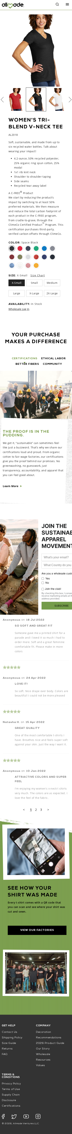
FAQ (5, 1054)
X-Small (16, 283)
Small (34, 283)
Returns (7, 1048)
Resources (43, 1060)
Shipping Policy (12, 1037)
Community (52, 364)
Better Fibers (27, 364)
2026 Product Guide (50, 1043)
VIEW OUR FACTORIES (37, 930)
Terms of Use (11, 1089)
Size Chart (37, 275)
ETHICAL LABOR (53, 358)
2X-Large (52, 293)
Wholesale (43, 1054)
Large (16, 293)
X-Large (34, 293)
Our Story (43, 1048)
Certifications (24, 358)
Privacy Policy (11, 1083)
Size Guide (9, 1043)
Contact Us (9, 1032)
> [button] (48, 809)
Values (40, 1065)
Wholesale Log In (18, 309)
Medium (52, 283)
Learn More (10, 486)
